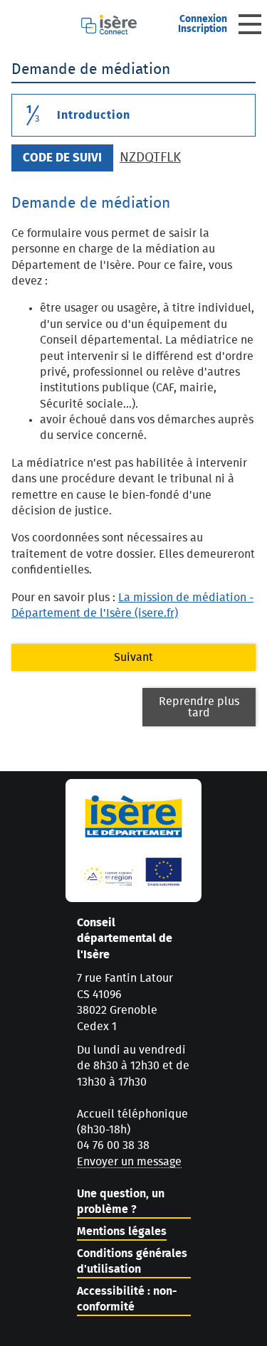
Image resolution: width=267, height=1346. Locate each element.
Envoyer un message (129, 1161)
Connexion (203, 19)
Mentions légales (122, 1231)
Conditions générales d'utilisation (132, 1261)
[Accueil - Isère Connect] (122, 24)
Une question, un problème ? (120, 1201)
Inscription (202, 29)
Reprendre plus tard (199, 707)
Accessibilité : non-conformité (127, 1299)
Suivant (133, 657)
